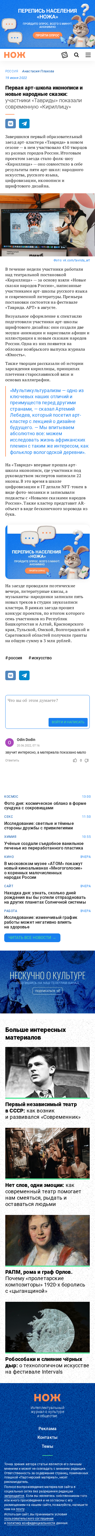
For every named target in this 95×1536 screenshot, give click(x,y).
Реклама (47, 1428)
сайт (8, 886)
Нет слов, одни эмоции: (43, 1194)
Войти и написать (68, 722)
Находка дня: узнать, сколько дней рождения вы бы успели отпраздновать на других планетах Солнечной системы (45, 898)
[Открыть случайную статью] (65, 55)
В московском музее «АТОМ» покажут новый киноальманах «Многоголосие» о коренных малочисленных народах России (43, 870)
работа (10, 911)
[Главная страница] (14, 55)
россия (11, 71)
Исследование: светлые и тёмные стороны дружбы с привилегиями (39, 825)
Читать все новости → (32, 937)
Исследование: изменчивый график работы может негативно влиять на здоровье (40, 922)
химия (10, 837)
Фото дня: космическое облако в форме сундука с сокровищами (45, 805)
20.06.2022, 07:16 (28, 745)
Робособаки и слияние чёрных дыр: (47, 1365)
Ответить (12, 760)
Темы (47, 1446)
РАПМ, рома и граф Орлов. (45, 1281)
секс (8, 817)
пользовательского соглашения (29, 1518)
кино (9, 857)
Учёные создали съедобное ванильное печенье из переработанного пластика (44, 846)
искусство (42, 657)
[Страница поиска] (76, 55)
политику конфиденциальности (31, 1523)
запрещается (14, 1496)
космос (11, 796)
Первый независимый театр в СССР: (42, 1110)
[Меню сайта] (88, 55)
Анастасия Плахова (38, 71)
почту (20, 1509)
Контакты (47, 1437)
